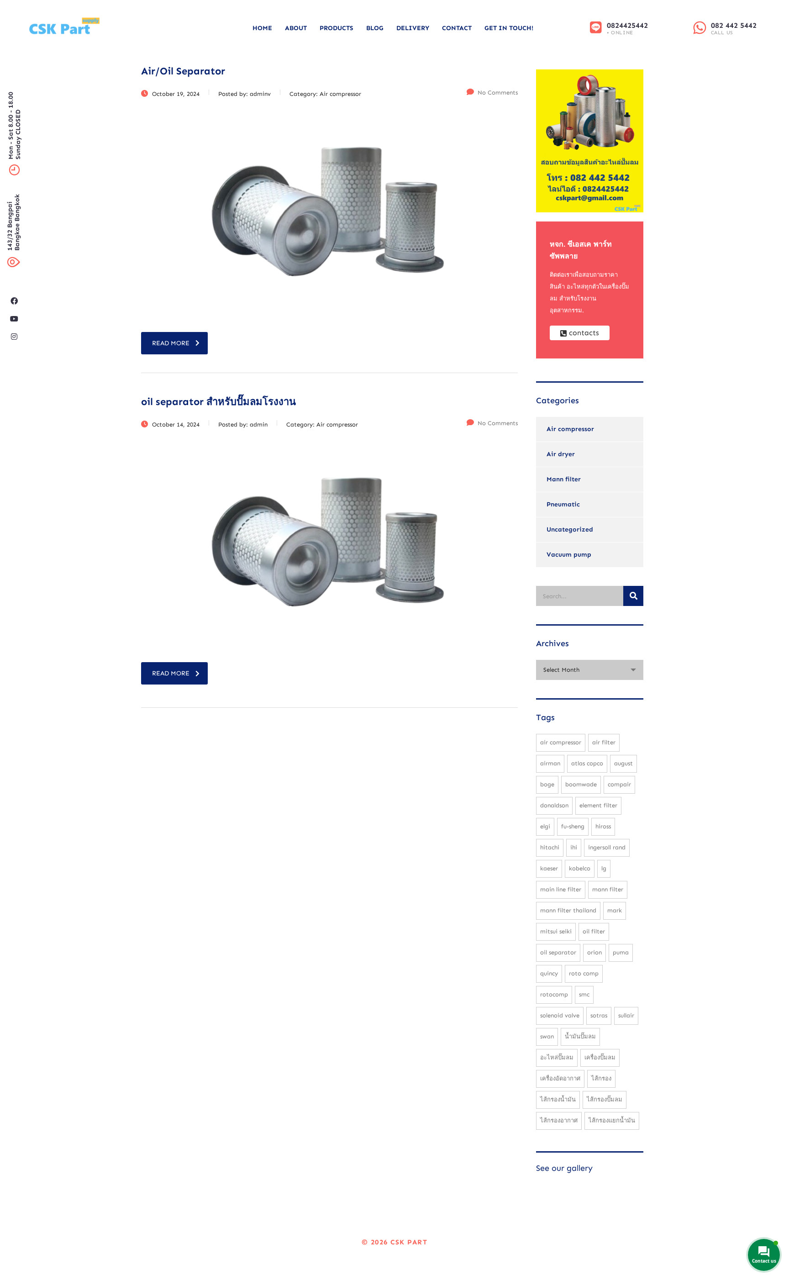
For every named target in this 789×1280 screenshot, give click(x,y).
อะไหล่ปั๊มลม (556, 1057)
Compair (619, 784)
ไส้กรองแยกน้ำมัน (612, 1120)
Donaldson (554, 805)
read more (170, 343)
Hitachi (549, 847)
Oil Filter (594, 931)
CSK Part (408, 1242)
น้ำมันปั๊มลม (580, 1036)
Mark (614, 910)
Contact (457, 28)
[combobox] (589, 670)
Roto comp (584, 973)
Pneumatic (563, 504)
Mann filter (564, 479)
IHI (573, 847)
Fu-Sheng (572, 826)
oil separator (558, 952)
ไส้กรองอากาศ (559, 1120)
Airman (550, 763)
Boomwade (581, 784)
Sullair (626, 1015)
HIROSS (603, 826)
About (296, 28)
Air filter (603, 742)
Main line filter (560, 889)
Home (262, 28)
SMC (584, 994)
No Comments (498, 92)
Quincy (549, 973)
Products (336, 28)
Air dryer (561, 454)
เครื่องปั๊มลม (599, 1057)
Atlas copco (587, 763)
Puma (621, 952)
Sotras (598, 1015)
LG (603, 868)
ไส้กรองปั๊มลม (604, 1099)
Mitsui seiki (556, 931)
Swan (547, 1036)
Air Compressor (560, 742)
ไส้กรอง (601, 1078)
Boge (547, 784)
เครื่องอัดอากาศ (560, 1078)
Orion (594, 952)
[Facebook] (14, 301)
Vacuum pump (569, 554)
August (623, 763)
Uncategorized (570, 529)
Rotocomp (554, 994)
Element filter (598, 805)
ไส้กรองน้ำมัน (558, 1099)
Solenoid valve (559, 1015)
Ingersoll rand (607, 847)
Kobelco (579, 868)
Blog (375, 28)
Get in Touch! (508, 28)
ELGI (545, 826)
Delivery (412, 28)
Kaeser (549, 868)
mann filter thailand (568, 910)
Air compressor (570, 429)
